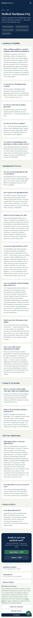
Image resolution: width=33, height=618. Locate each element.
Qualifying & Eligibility (8, 26)
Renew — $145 (17, 557)
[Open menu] (30, 3)
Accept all (16, 615)
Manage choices (16, 611)
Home (3, 10)
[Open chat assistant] (28, 613)
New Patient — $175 (16, 552)
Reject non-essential (16, 606)
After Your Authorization (22, 30)
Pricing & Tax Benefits (8, 30)
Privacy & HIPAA (6, 33)
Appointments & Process (22, 26)
